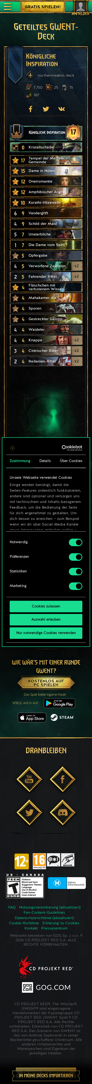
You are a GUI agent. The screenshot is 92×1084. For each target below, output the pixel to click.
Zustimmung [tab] (20, 461)
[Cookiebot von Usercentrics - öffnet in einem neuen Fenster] (63, 448)
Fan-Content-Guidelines (44, 913)
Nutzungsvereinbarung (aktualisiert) (49, 907)
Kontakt (31, 928)
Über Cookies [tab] (71, 461)
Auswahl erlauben (46, 620)
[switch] (75, 557)
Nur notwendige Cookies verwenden (46, 633)
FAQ (12, 907)
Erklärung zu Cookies (60, 923)
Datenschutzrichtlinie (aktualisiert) (44, 918)
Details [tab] (45, 461)
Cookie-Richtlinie (24, 923)
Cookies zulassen (46, 606)
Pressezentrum (54, 928)
